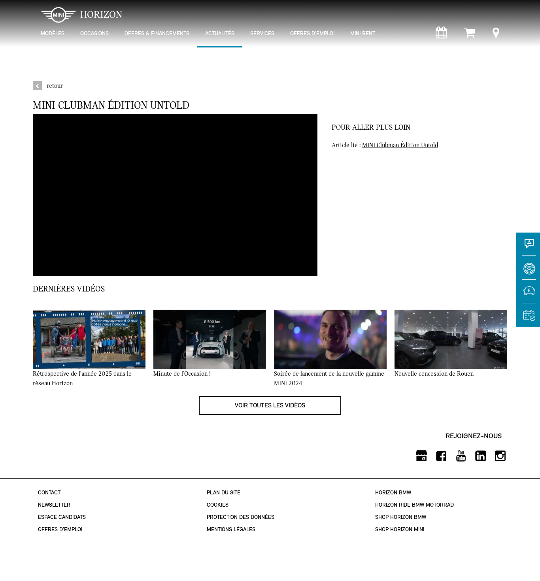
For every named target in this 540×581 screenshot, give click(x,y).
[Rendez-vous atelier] (441, 34)
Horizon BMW (393, 492)
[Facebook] (441, 456)
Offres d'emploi (60, 529)
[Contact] (528, 247)
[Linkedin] (480, 456)
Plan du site (223, 492)
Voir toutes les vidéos (270, 405)
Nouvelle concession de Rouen (434, 373)
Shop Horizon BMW (400, 517)
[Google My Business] (421, 456)
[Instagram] (500, 456)
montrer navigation (39, 6)
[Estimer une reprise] (528, 295)
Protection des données (240, 517)
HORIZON (101, 15)
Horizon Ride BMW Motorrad (414, 505)
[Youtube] (461, 456)
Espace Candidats (62, 517)
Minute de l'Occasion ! (182, 373)
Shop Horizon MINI (399, 529)
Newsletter (54, 505)
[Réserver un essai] (528, 271)
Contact (49, 492)
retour (55, 85)
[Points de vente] (496, 34)
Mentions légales (231, 529)
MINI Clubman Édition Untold (400, 145)
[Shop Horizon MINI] (469, 34)
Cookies (217, 505)
